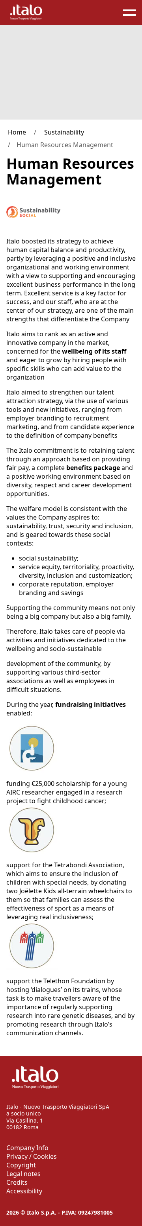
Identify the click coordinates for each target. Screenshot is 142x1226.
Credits (17, 1182)
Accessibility (24, 1191)
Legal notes (23, 1173)
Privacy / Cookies (31, 1156)
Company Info (27, 1147)
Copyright (21, 1165)
